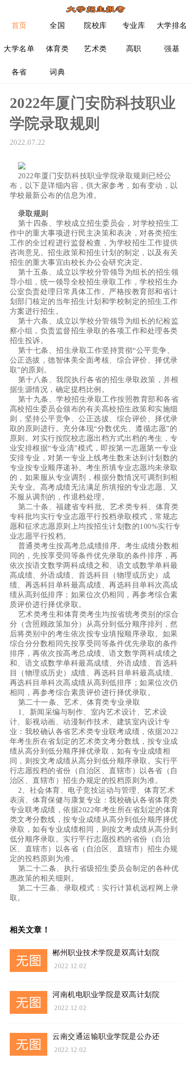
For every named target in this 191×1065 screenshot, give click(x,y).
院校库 (95, 25)
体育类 (57, 49)
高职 (133, 49)
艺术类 (95, 49)
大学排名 (172, 25)
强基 (171, 49)
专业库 (134, 25)
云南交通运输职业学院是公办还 (105, 1036)
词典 (57, 72)
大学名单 (19, 49)
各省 (19, 72)
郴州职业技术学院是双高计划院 (105, 953)
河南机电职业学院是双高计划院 (105, 994)
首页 (19, 25)
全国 (57, 25)
